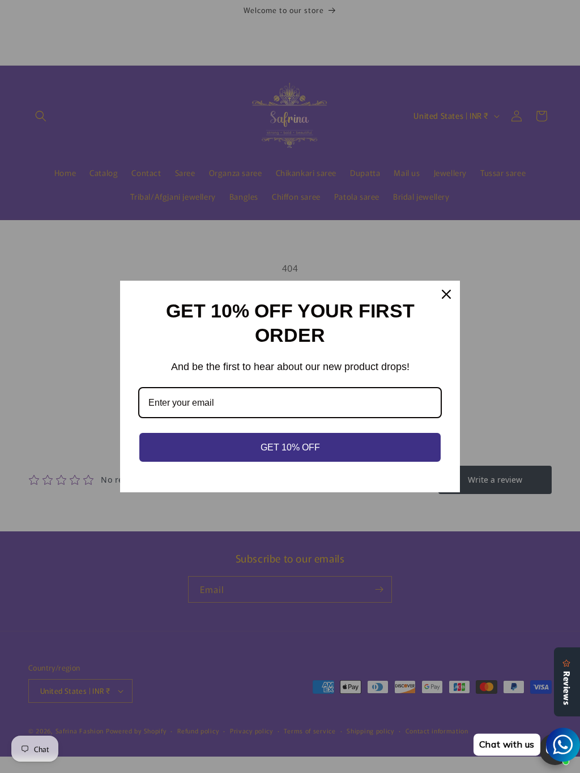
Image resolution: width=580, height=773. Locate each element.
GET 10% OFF (290, 447)
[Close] (446, 294)
